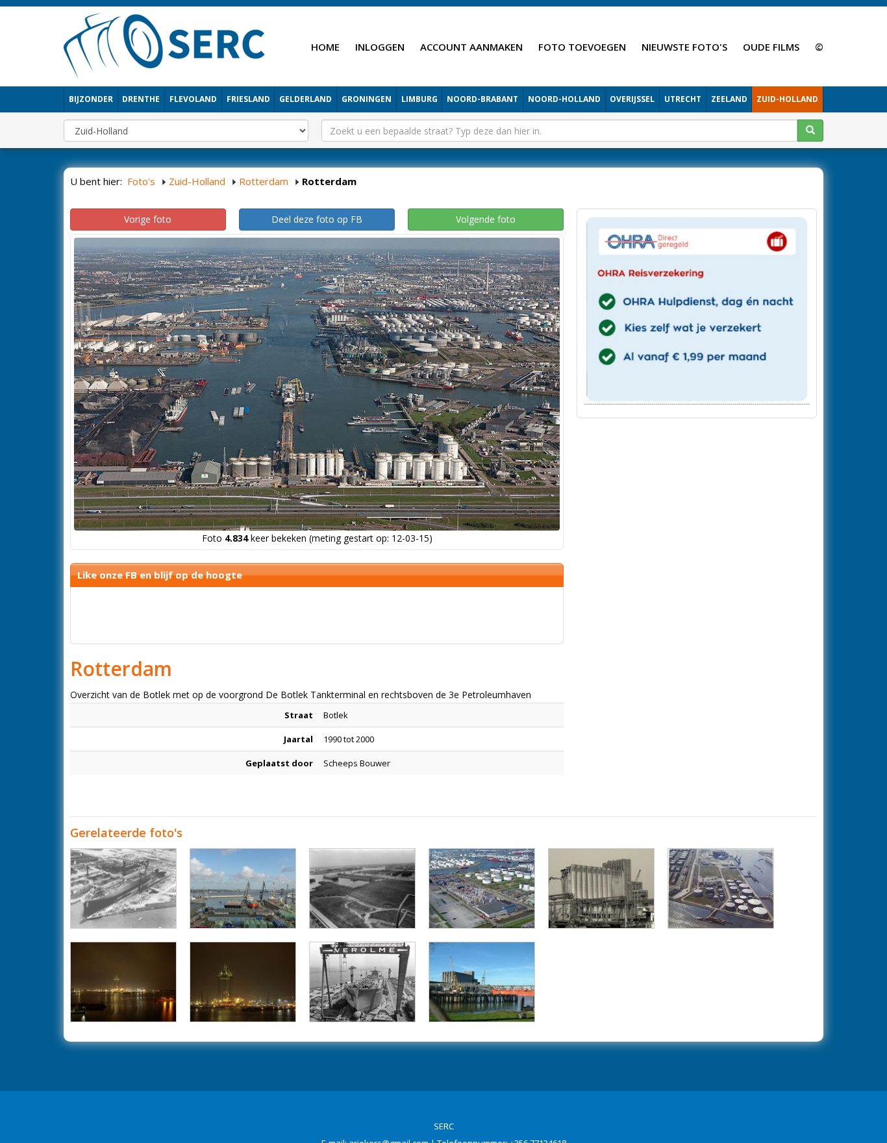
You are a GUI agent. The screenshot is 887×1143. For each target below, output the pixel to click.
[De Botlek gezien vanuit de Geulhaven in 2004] (123, 982)
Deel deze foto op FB (316, 219)
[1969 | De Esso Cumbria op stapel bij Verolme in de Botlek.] (123, 888)
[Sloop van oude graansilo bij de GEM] (601, 888)
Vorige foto (147, 219)
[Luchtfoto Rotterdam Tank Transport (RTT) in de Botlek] (482, 888)
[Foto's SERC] (165, 45)
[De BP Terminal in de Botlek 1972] (721, 888)
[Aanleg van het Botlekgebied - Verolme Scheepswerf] (362, 888)
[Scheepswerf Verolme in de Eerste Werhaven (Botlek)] (243, 888)
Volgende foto (486, 219)
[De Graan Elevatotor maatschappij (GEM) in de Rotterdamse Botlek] (482, 982)
